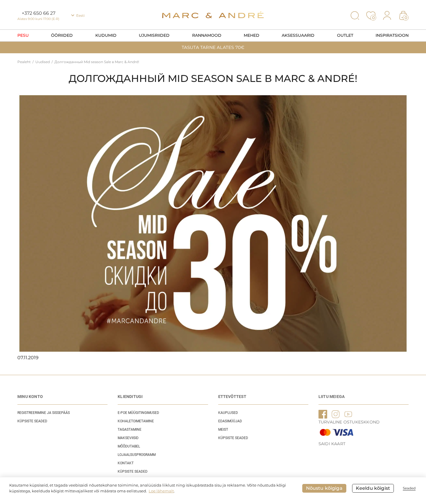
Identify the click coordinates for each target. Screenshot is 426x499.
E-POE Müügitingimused (138, 413)
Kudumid (105, 35)
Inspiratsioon (392, 35)
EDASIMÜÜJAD (230, 421)
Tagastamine (129, 430)
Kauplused (228, 413)
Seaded (409, 488)
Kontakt (126, 463)
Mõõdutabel (129, 446)
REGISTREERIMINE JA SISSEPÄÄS (43, 413)
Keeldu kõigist (373, 488)
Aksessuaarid (298, 35)
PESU (23, 35)
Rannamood (206, 35)
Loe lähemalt (161, 491)
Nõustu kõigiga (324, 488)
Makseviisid (128, 438)
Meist (223, 430)
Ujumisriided (154, 35)
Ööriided (62, 35)
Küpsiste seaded (32, 421)
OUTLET (345, 35)
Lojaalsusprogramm (137, 455)
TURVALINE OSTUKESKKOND (349, 422)
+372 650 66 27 (38, 13)
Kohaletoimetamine (136, 421)
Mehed (251, 35)
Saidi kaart (331, 443)
